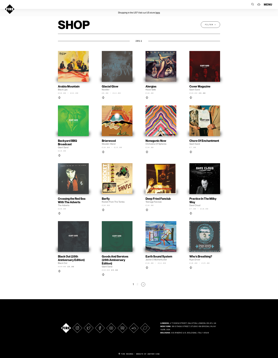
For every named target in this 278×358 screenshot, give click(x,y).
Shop (74, 25)
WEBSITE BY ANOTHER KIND (148, 354)
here (158, 12)
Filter (209, 24)
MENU (268, 4)
